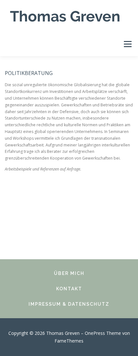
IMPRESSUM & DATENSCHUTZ (69, 304)
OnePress (95, 333)
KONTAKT (69, 288)
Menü (127, 44)
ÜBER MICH (69, 273)
